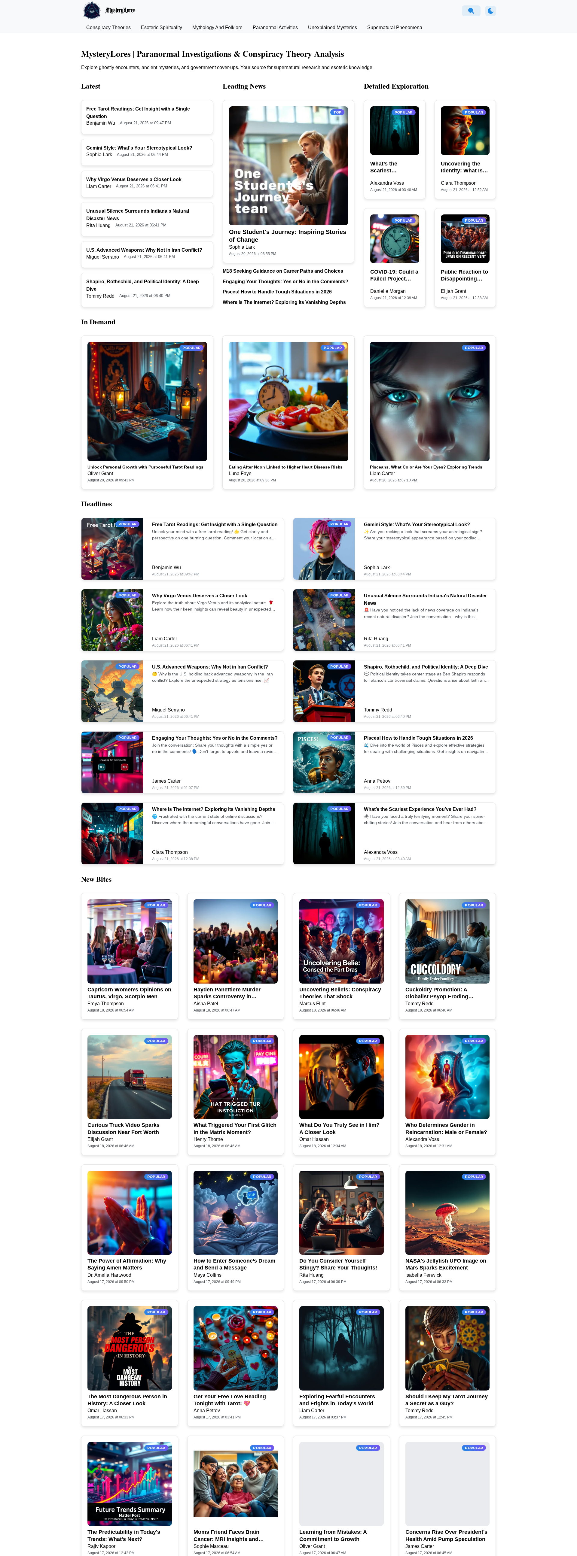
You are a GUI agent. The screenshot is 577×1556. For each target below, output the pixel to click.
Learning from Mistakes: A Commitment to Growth (333, 1535)
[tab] (108, 27)
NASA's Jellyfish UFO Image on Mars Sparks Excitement (445, 1264)
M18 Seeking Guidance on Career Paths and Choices (283, 271)
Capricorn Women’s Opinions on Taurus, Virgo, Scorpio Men (129, 993)
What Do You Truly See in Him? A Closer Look (339, 1128)
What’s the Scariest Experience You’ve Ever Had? (394, 167)
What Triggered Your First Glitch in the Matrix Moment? (235, 1128)
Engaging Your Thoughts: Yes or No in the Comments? (285, 281)
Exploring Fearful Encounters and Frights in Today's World (337, 1400)
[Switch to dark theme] (490, 11)
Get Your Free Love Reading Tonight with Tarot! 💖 (230, 1400)
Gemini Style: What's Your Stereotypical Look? (139, 147)
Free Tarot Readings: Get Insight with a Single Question (215, 524)
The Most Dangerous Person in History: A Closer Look (127, 1400)
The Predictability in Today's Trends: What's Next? (123, 1535)
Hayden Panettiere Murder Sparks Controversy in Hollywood (227, 993)
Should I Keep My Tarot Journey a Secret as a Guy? (446, 1400)
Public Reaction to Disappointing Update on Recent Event (464, 276)
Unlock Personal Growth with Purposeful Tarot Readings (145, 467)
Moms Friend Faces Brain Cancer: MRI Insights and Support (226, 1536)
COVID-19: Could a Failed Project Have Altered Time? (394, 276)
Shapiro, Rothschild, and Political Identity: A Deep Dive (426, 666)
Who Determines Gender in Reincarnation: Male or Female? (446, 1128)
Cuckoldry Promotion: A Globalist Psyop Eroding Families (436, 993)
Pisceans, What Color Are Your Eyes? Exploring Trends (426, 467)
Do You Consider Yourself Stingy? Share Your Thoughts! (338, 1264)
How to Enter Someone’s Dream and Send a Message (234, 1264)
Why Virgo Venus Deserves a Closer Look (134, 179)
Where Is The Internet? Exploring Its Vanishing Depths (284, 302)
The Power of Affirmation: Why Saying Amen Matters (126, 1264)
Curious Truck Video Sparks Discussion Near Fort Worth (123, 1128)
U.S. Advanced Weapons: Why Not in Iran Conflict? (144, 250)
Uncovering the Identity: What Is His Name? (462, 167)
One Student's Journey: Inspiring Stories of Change (287, 236)
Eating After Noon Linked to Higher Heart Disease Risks (286, 467)
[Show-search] (471, 10)
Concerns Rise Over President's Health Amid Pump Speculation (446, 1535)
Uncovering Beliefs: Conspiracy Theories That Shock (340, 993)
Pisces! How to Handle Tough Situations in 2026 (277, 291)
